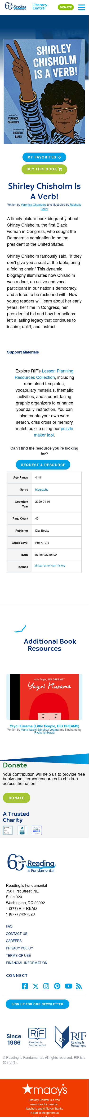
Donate (16, 797)
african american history (50, 565)
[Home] (18, 5)
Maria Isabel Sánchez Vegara (40, 729)
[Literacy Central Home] (39, 5)
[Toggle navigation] (82, 7)
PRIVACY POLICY (19, 948)
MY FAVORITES (42, 157)
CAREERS (14, 940)
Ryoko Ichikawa (44, 732)
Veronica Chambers (33, 204)
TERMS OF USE (21, 955)
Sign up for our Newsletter (37, 1004)
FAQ (9, 926)
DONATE (66, 7)
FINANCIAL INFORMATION (26, 962)
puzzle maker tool (53, 431)
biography (41, 489)
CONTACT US (18, 933)
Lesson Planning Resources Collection (44, 373)
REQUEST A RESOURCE (43, 464)
